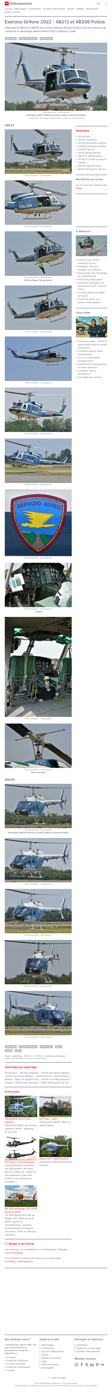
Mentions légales (21, 1386)
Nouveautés (92, 8)
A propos (11, 1357)
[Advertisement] (91, 210)
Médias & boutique (51, 1358)
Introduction (11, 1072)
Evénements (34, 8)
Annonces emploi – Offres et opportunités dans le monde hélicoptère (92, 344)
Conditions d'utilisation (38, 1386)
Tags (44, 1361)
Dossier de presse (16, 1363)
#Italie (18, 1051)
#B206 (9, 1051)
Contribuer (81, 1344)
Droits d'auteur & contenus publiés (84, 1386)
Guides (70, 8)
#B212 (58, 1046)
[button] (98, 3)
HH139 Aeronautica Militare (55, 1072)
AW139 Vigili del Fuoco (27, 1082)
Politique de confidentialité (59, 1386)
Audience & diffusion (17, 1360)
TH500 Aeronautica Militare (19, 1076)
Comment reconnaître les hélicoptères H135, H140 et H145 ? (92, 286)
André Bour (17, 1056)
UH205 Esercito (44, 1076)
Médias (80, 8)
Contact (11, 1370)
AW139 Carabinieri (29, 1072)
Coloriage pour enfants (90, 377)
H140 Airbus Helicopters (90, 279)
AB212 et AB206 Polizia (27, 1079)
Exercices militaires (28, 38)
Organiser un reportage (88, 1348)
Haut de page (58, 1377)
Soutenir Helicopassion (88, 1351)
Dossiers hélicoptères (54, 8)
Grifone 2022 (46, 38)
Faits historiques (50, 1364)
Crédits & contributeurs (55, 1056)
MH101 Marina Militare (89, 152)
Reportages (20, 8)
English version (12, 12)
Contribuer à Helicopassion (19, 1261)
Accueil (8, 8)
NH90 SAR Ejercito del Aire (55, 1082)
